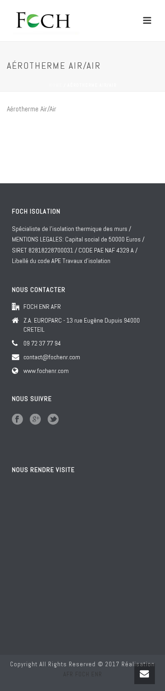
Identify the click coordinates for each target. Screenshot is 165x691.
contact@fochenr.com (51, 357)
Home (55, 85)
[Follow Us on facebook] (17, 420)
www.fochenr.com (46, 371)
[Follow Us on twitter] (53, 420)
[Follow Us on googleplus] (35, 420)
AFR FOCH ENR (82, 674)
